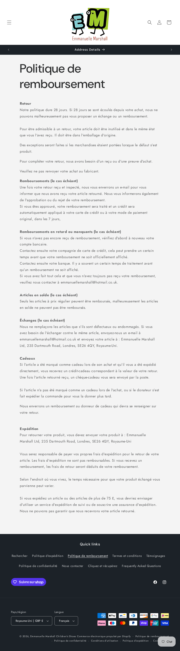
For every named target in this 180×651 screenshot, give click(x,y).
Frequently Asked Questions (141, 566)
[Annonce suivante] (171, 50)
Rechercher (20, 556)
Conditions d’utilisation (104, 640)
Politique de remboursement (88, 556)
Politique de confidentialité (38, 566)
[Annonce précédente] (8, 50)
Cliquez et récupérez (102, 566)
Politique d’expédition (136, 640)
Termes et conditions (127, 556)
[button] (9, 22)
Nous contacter (72, 566)
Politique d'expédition (47, 556)
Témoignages (155, 556)
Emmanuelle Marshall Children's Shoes (53, 636)
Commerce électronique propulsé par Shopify (104, 636)
